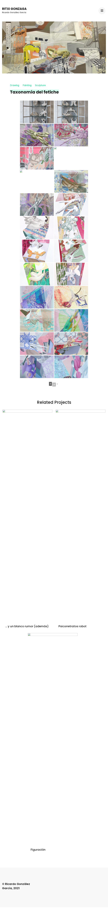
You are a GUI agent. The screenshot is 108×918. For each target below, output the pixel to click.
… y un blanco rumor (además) (27, 626)
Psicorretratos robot (72, 626)
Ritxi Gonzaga (14, 9)
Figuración (38, 850)
